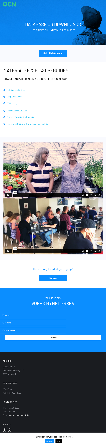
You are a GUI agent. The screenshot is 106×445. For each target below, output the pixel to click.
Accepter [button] (49, 441)
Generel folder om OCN (17, 110)
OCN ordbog (12, 103)
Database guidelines (16, 90)
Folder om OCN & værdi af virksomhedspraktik (27, 124)
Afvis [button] (58, 441)
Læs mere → (67, 436)
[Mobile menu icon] (100, 4)
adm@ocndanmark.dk (19, 415)
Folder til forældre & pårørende (20, 117)
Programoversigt (14, 96)
